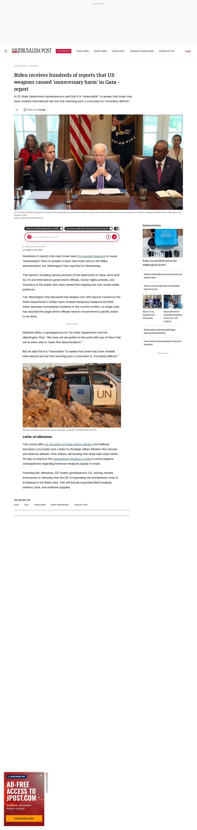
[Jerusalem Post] (30, 51)
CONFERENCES (63, 51)
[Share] (16, 109)
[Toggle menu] (5, 51)
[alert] (24, 799)
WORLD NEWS (100, 51)
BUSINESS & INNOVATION (142, 51)
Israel (16, 505)
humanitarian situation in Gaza (72, 458)
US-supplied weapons (91, 256)
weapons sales (81, 505)
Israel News (33, 66)
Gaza (26, 505)
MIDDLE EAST (118, 51)
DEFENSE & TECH (167, 51)
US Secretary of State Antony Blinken (68, 444)
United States (40, 505)
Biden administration (60, 505)
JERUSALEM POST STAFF (35, 247)
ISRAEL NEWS (83, 51)
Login (188, 51)
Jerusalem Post (20, 66)
